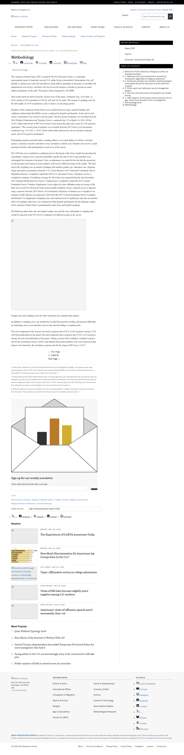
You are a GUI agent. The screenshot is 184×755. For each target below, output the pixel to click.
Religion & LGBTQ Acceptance (43, 500)
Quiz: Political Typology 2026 (30, 631)
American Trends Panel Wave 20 (139, 60)
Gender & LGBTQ (60, 717)
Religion (56, 706)
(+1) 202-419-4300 (18, 690)
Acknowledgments (133, 102)
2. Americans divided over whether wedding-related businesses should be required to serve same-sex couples (148, 83)
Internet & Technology (104, 700)
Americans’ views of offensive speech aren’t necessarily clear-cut (66, 611)
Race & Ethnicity (60, 700)
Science (97, 694)
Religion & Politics (61, 500)
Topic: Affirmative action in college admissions (68, 572)
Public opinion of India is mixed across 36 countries (43, 663)
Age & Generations (61, 711)
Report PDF (130, 48)
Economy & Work (101, 689)
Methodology (131, 104)
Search (125, 15)
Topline (128, 54)
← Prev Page (54, 351)
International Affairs (62, 689)
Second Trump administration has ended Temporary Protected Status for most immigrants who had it (54, 646)
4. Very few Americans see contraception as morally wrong (148, 94)
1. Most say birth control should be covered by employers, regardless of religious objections (145, 77)
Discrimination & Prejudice (21, 500)
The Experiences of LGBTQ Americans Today (67, 534)
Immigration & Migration (64, 694)
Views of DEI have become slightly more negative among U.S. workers (64, 592)
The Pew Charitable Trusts (148, 738)
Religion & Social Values (79, 500)
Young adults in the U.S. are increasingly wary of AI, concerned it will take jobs (54, 655)
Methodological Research (105, 711)
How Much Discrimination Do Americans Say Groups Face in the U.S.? (67, 555)
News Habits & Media (103, 706)
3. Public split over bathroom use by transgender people (147, 89)
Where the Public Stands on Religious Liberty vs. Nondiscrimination (44, 51)
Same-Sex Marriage (44, 503)
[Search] (170, 16)
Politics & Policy (60, 683)
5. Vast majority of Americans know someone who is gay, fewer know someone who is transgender (148, 98)
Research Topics (24, 27)
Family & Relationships (104, 683)
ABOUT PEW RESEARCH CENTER (23, 735)
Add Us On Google (20, 70)
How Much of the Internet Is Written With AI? (40, 637)
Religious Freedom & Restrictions (23, 503)
